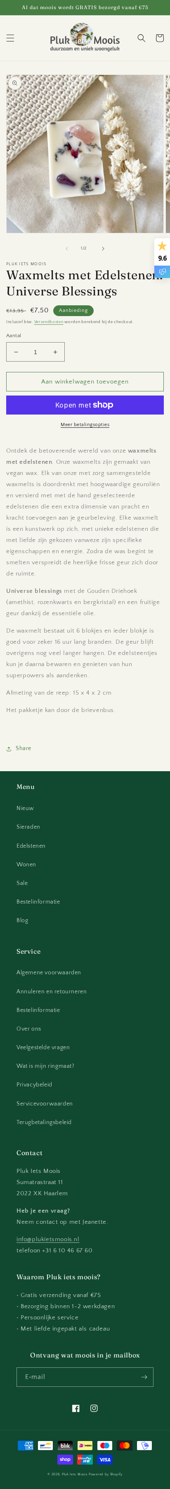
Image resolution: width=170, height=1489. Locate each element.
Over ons (29, 1029)
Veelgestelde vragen (43, 1047)
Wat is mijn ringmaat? (46, 1066)
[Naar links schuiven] (67, 249)
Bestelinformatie (38, 902)
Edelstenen (31, 846)
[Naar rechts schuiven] (103, 249)
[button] (10, 38)
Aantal (13, 335)
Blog (22, 920)
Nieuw (25, 808)
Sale (22, 883)
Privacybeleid (34, 1084)
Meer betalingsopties (85, 424)
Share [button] (23, 748)
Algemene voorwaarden (49, 972)
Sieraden (28, 827)
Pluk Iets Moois (75, 1474)
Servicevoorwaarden (45, 1104)
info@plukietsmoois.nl (48, 1239)
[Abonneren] (144, 1377)
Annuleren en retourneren (52, 991)
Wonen (26, 864)
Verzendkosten (49, 322)
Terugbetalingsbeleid (44, 1122)
